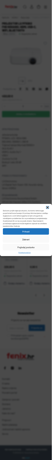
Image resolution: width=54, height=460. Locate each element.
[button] (47, 207)
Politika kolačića (24, 252)
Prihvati (26, 231)
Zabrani (26, 239)
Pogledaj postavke (26, 247)
